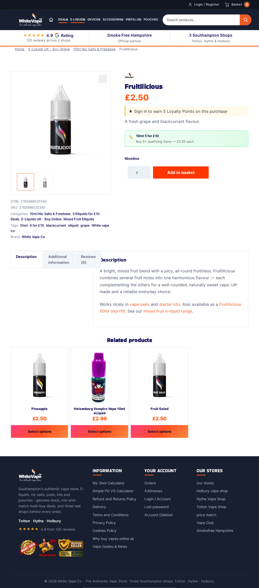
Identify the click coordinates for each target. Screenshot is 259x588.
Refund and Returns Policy (114, 499)
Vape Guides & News (110, 546)
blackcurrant (56, 225)
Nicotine (132, 158)
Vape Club (205, 522)
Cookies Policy (105, 530)
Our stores (205, 483)
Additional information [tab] (58, 259)
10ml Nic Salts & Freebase (94, 49)
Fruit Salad (159, 409)
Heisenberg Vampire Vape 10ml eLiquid (99, 411)
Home (20, 49)
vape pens (139, 304)
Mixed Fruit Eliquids (78, 219)
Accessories (113, 19)
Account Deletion (158, 515)
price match (206, 515)
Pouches (151, 19)
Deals (63, 19)
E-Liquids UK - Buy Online (49, 49)
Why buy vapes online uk (113, 538)
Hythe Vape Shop (211, 499)
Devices (94, 19)
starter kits (169, 304)
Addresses (153, 491)
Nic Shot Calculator (108, 483)
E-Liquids (77, 19)
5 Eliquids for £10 (86, 214)
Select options (39, 431)
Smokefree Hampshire (215, 530)
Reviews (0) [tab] (88, 259)
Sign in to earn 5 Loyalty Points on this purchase (180, 111)
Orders (150, 483)
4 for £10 (37, 225)
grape (85, 225)
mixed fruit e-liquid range (167, 311)
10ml (24, 225)
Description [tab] (26, 256)
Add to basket (181, 172)
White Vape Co (33, 237)
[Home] (51, 20)
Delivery (99, 507)
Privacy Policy (104, 522)
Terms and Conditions (110, 515)
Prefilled (133, 19)
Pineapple (39, 409)
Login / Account (157, 499)
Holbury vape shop (212, 491)
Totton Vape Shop (211, 507)
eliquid (73, 225)
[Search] (245, 19)
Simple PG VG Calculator (113, 491)
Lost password (156, 507)
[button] (103, 79)
